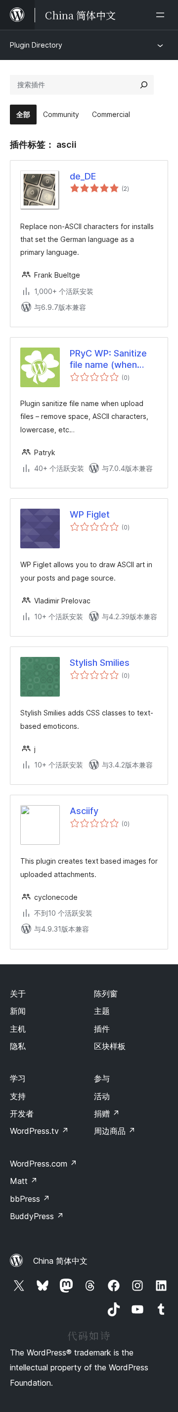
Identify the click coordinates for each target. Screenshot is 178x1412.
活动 (102, 1096)
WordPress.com (43, 1164)
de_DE (83, 176)
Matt (24, 1181)
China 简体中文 (60, 1261)
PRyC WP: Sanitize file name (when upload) (108, 359)
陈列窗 (106, 994)
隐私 (18, 1046)
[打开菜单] (162, 15)
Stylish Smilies (100, 662)
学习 (18, 1078)
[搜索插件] (144, 85)
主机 (18, 1029)
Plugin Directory (36, 45)
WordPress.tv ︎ (39, 1131)
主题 (102, 1011)
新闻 (18, 1011)
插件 (102, 1029)
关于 (18, 994)
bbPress (30, 1199)
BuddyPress (37, 1216)
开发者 (22, 1113)
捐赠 (107, 1113)
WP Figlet (90, 514)
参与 (102, 1078)
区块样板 (110, 1046)
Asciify (84, 811)
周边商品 (114, 1131)
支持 (18, 1096)
